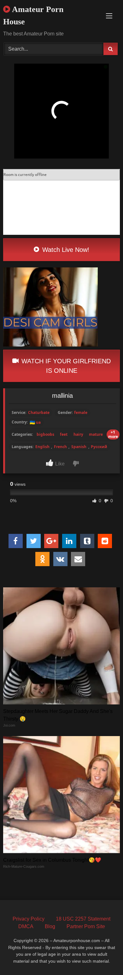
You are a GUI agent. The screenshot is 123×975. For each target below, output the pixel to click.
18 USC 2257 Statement (83, 919)
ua (35, 422)
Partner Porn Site (86, 926)
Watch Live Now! (64, 249)
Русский (99, 447)
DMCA (25, 926)
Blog (50, 926)
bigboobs (45, 434)
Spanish (78, 447)
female (80, 412)
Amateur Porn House (33, 15)
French (60, 447)
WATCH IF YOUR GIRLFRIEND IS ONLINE (65, 366)
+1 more (113, 434)
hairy (78, 434)
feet (63, 434)
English (42, 447)
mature (96, 434)
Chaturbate (39, 412)
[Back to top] (103, 956)
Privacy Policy (28, 919)
